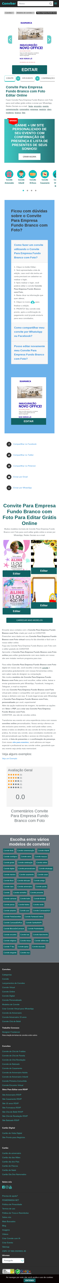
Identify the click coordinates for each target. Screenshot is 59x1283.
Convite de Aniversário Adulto (15, 1072)
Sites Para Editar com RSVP (15, 1089)
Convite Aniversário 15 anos (14, 1017)
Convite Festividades (35, 929)
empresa (34, 109)
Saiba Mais (17, 555)
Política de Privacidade (12, 1204)
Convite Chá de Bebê (11, 1021)
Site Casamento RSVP (12, 1099)
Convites (6, 969)
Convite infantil (43, 851)
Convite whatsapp (45, 869)
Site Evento (27, 78)
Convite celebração (25, 863)
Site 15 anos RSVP (10, 1103)
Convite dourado (38, 947)
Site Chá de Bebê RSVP (12, 1112)
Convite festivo (23, 905)
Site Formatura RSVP (11, 1108)
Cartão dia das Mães (11, 1157)
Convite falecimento (40, 935)
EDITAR (30, 69)
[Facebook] (3, 1187)
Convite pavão (41, 887)
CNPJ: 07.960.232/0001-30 (14, 1251)
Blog (4, 1226)
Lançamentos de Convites (13, 983)
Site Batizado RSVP (10, 1120)
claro (49, 109)
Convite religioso (10, 941)
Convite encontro (10, 935)
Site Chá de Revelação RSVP (15, 1116)
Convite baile (25, 899)
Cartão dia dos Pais (10, 1162)
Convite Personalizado (12, 1000)
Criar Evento (7, 1243)
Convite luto (24, 935)
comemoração (12, 109)
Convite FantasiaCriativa (34, 917)
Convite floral (9, 881)
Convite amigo (39, 881)
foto (23, 113)
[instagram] (7, 1187)
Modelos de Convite (10, 1004)
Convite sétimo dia (41, 941)
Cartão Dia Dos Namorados (14, 1174)
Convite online (41, 863)
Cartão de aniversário (11, 1153)
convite (45, 668)
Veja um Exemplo (9, 758)
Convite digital (9, 869)
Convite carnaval (10, 899)
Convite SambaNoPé (34, 923)
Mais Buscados (8, 1221)
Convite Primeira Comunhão (14, 1081)
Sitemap (5, 1247)
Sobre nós (7, 1182)
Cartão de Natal (9, 1170)
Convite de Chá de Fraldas (14, 1051)
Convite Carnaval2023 (41, 911)
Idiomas (6, 1255)
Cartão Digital (8, 1128)
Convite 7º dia (9, 947)
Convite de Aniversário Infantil (15, 1077)
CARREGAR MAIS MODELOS (29, 620)
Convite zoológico (10, 857)
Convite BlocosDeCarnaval (14, 929)
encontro (38, 106)
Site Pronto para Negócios (13, 1137)
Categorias (7, 975)
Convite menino (10, 875)
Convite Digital (8, 996)
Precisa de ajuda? (10, 1196)
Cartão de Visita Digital (12, 1133)
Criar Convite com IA (11, 1238)
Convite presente (36, 893)
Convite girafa (9, 863)
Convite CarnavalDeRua (13, 923)
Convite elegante (10, 953)
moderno (10, 113)
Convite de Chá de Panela (13, 1056)
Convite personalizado (26, 869)
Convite (9, 78)
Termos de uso (8, 1209)
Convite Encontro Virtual (12, 1085)
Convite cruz (25, 953)
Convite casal (43, 875)
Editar (16, 573)
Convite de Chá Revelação (13, 1060)
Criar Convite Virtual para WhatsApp (18, 1009)
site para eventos (20, 742)
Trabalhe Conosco (10, 1028)
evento (46, 106)
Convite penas (9, 905)
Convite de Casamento (12, 1068)
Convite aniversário (24, 887)
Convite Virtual (8, 987)
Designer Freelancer (19, 1033)
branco (18, 113)
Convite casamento (26, 875)
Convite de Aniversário (12, 1013)
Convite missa (25, 941)
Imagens (6, 1230)
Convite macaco (41, 857)
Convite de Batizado (11, 1064)
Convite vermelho (19, 893)
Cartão (5, 1148)
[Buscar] (50, 3)
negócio (42, 109)
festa (31, 106)
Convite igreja (23, 947)
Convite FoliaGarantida (12, 917)
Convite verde (38, 905)
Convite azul (24, 911)
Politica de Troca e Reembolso (15, 1213)
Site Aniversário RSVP (11, 1095)
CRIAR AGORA (29, 157)
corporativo (24, 109)
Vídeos (5, 1234)
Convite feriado (39, 899)
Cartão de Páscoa (10, 1166)
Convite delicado (23, 881)
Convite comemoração (25, 851)
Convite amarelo (10, 911)
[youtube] (10, 1187)
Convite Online (8, 992)
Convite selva (26, 857)
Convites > (9, 13)
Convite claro (9, 887)
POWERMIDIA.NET (10, 1200)
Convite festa (8, 851)
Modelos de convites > (25, 13)
